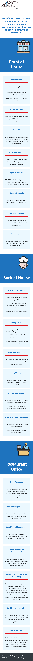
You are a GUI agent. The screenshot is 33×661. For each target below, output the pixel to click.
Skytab (9, 656)
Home (4, 656)
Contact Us (19, 656)
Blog (13, 656)
